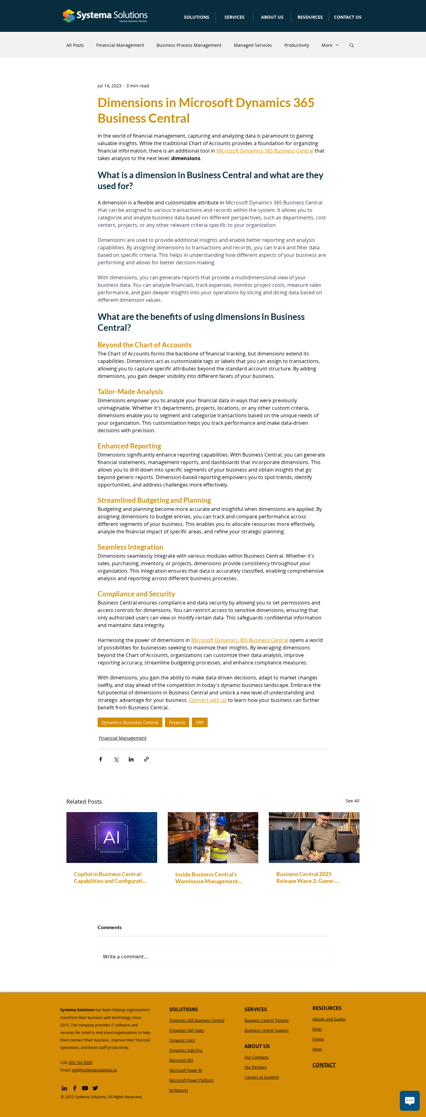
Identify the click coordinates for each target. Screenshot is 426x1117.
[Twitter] (95, 1088)
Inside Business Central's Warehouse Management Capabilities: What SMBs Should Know (206, 877)
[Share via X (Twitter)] (116, 759)
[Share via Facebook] (101, 759)
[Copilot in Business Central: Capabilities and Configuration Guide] (111, 837)
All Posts (75, 45)
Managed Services (253, 45)
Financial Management (120, 45)
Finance (177, 722)
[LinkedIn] (64, 1088)
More (327, 45)
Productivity (296, 45)
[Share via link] (146, 759)
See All (353, 801)
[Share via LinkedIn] (131, 759)
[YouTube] (85, 1088)
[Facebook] (74, 1088)
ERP (200, 722)
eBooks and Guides (329, 1019)
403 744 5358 (80, 1062)
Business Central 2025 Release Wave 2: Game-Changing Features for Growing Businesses (305, 877)
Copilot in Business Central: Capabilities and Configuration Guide (111, 877)
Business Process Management (189, 45)
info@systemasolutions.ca (94, 1069)
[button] (196, 17)
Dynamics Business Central (130, 722)
